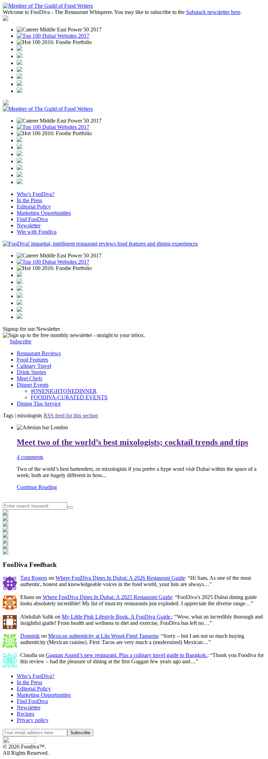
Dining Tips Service (39, 404)
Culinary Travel (34, 366)
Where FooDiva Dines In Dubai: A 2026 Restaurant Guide (120, 578)
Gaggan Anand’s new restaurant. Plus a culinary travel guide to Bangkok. (126, 655)
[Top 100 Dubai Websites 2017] (53, 36)
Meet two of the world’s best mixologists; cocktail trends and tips (132, 442)
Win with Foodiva (37, 232)
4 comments (30, 457)
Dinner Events (33, 385)
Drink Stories (31, 372)
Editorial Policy (34, 207)
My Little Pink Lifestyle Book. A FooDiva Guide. (117, 617)
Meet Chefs (29, 378)
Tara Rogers (33, 578)
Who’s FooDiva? (35, 194)
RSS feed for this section (71, 415)
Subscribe (20, 341)
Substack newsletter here (213, 12)
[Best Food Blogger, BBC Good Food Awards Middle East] (19, 49)
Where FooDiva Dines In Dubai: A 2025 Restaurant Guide (107, 597)
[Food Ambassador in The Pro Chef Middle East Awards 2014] (19, 63)
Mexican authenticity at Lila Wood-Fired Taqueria (103, 636)
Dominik (30, 636)
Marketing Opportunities (44, 213)
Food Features (32, 360)
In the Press (29, 200)
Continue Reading (37, 487)
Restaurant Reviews (39, 353)
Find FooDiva (32, 219)
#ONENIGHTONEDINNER (64, 391)
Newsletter (28, 225)
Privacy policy (33, 720)
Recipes (25, 714)
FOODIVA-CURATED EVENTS (69, 397)
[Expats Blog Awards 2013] (19, 70)
